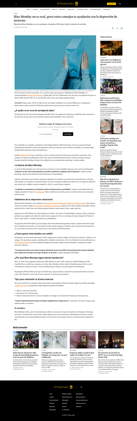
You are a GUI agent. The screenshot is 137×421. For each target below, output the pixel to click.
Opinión (64, 406)
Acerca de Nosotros (82, 400)
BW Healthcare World (22, 242)
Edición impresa (80, 397)
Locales (35, 9)
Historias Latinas (82, 9)
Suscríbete (111, 3)
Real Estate (71, 9)
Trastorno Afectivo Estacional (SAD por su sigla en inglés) (65, 203)
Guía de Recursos (95, 9)
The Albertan (39, 192)
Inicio (28, 9)
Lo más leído (65, 409)
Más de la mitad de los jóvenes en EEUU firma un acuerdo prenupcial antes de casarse (111, 182)
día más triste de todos (35, 95)
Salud (15, 13)
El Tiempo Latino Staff (20, 27)
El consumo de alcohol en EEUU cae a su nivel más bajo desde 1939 (110, 354)
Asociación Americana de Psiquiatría (47, 206)
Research (79, 406)
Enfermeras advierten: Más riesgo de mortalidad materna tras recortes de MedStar (111, 101)
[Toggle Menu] (119, 4)
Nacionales (106, 9)
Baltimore (103, 57)
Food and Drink (44, 9)
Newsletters (79, 393)
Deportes (64, 403)
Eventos (54, 9)
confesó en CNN (25, 155)
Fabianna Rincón (105, 117)
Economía (103, 176)
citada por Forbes (21, 285)
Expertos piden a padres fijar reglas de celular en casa (82, 353)
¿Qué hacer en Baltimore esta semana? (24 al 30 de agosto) (110, 62)
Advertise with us (81, 403)
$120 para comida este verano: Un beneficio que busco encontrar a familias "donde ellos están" (110, 143)
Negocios (62, 9)
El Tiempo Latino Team (107, 76)
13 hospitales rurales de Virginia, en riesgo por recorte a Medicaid (54, 354)
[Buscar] (16, 3)
